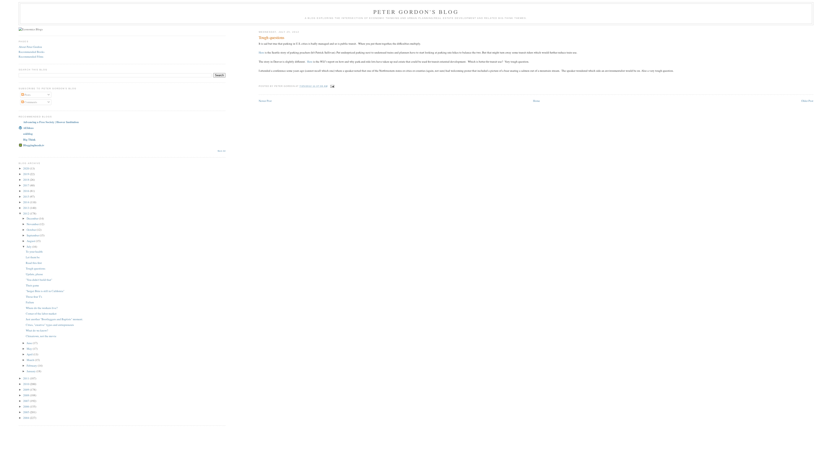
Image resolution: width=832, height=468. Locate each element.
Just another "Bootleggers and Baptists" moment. (54, 319)
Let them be (33, 257)
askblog (28, 134)
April (30, 354)
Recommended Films (31, 56)
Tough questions (35, 268)
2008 (26, 395)
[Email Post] (332, 86)
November (33, 224)
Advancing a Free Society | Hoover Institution (51, 122)
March (31, 360)
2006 (26, 406)
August (31, 241)
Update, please (34, 274)
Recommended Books (31, 52)
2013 (26, 208)
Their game (32, 285)
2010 (26, 384)
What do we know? (37, 330)
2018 (26, 180)
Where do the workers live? (42, 308)
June (30, 343)
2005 (26, 412)
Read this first (34, 263)
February (32, 365)
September (33, 235)
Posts (27, 95)
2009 (26, 390)
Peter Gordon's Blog (416, 11)
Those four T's (34, 297)
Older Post (807, 101)
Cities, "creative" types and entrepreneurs (50, 325)
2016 (26, 191)
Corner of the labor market (41, 313)
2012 (26, 213)
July (29, 247)
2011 (26, 378)
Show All (222, 151)
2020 (26, 168)
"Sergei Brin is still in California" (45, 291)
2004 (26, 418)
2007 (26, 401)
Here (261, 52)
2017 (26, 185)
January (31, 371)
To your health (34, 252)
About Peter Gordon (30, 47)
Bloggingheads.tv (33, 145)
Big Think (29, 139)
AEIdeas (28, 128)
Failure (30, 302)
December (33, 218)
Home (536, 101)
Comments (30, 102)
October (32, 230)
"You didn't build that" (39, 280)
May (30, 349)
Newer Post (265, 101)
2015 (26, 196)
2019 (26, 174)
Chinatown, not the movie (41, 336)
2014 (26, 202)
